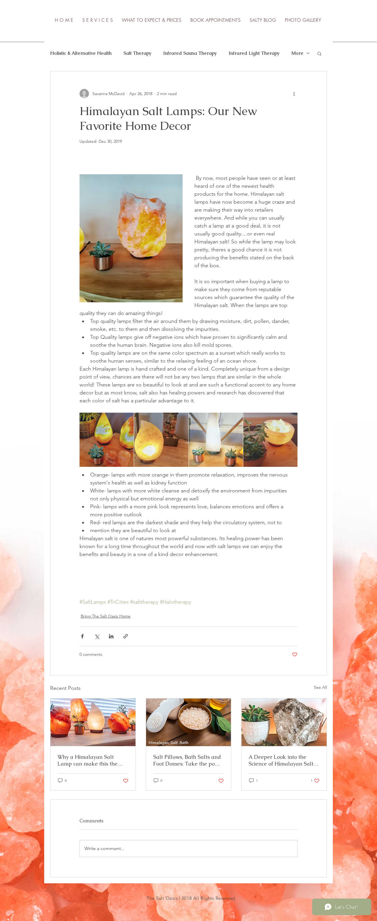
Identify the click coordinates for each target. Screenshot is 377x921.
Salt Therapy (137, 53)
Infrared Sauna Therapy (190, 53)
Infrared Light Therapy (254, 53)
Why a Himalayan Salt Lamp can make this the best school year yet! (87, 760)
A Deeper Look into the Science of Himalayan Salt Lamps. (281, 760)
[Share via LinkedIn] (111, 636)
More (297, 53)
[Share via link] (125, 636)
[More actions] (293, 93)
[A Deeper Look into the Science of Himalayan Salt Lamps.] (284, 722)
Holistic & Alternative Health (81, 53)
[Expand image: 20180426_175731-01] (216, 440)
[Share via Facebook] (82, 636)
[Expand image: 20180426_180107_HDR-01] (270, 440)
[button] (319, 53)
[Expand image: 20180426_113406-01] (107, 440)
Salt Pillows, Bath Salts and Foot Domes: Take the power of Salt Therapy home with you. (188, 760)
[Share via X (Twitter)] (97, 636)
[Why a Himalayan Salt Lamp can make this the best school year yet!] (92, 722)
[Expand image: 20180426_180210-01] (161, 440)
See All (320, 687)
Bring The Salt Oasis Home (105, 616)
